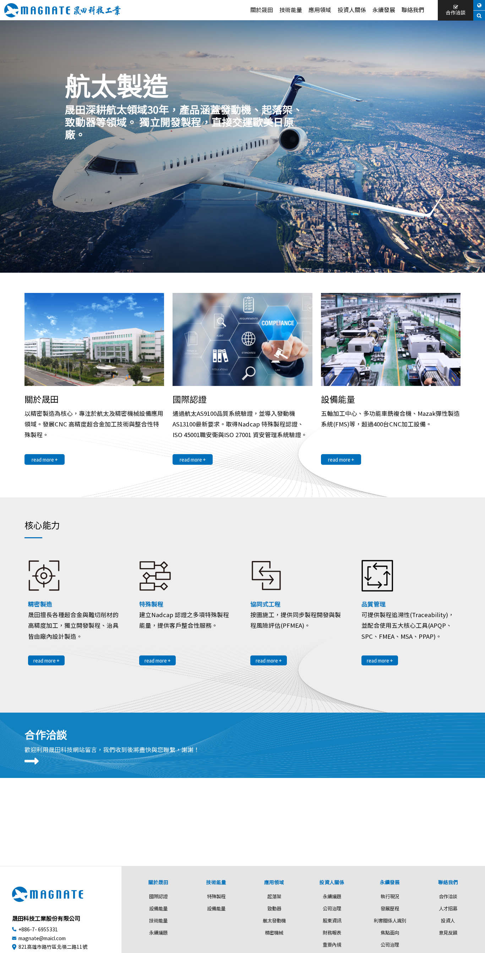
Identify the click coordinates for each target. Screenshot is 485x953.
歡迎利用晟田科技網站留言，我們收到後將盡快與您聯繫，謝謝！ (112, 749)
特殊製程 (216, 896)
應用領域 (320, 10)
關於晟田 (261, 10)
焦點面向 (390, 932)
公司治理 (332, 908)
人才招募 (448, 908)
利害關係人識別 (390, 920)
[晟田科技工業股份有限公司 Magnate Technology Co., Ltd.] (62, 10)
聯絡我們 (413, 10)
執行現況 (390, 896)
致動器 (274, 908)
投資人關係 (352, 10)
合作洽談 (455, 12)
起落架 (274, 896)
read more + (45, 459)
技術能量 (290, 10)
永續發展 (383, 10)
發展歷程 (390, 908)
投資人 (448, 920)
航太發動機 (274, 920)
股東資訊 (332, 920)
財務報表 (332, 932)
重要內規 (332, 944)
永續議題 (158, 932)
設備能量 (158, 908)
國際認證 (158, 896)
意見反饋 (448, 932)
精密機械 (274, 932)
